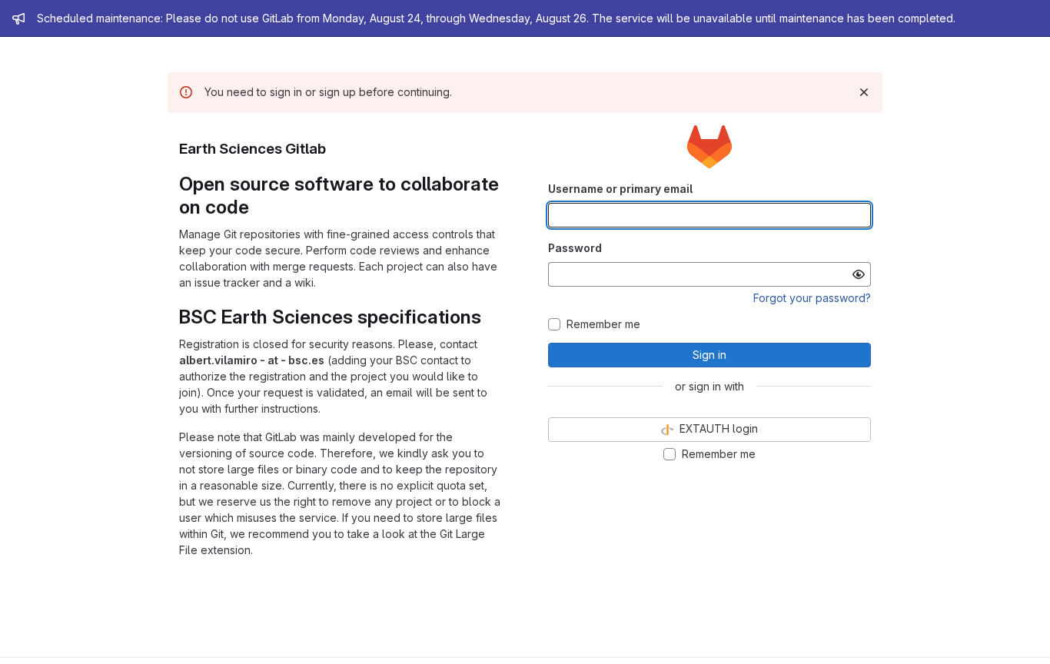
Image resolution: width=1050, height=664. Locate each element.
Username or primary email (620, 188)
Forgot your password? (812, 297)
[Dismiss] (864, 92)
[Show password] (858, 274)
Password (575, 247)
